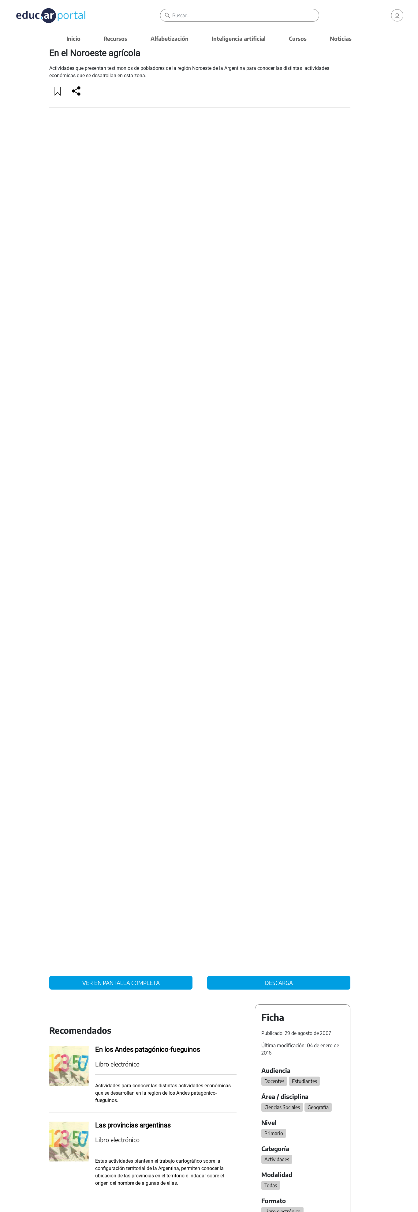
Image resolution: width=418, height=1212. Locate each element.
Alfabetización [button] (169, 38)
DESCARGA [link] (279, 982)
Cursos (298, 38)
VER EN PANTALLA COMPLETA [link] (121, 982)
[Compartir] (76, 91)
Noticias (341, 38)
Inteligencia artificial (239, 38)
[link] (397, 15)
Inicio (73, 38)
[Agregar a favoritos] (57, 91)
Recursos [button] (115, 38)
